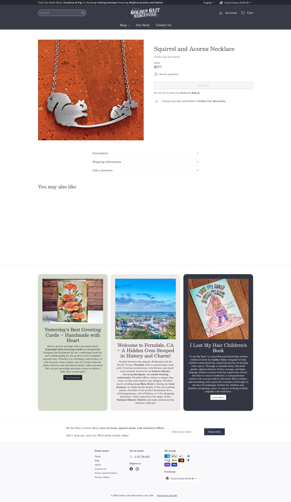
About (98, 464)
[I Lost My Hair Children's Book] (218, 309)
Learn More (218, 397)
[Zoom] (91, 90)
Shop (124, 25)
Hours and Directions (106, 473)
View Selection (72, 377)
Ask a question (102, 170)
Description (100, 153)
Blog (97, 460)
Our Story (143, 25)
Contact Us (163, 25)
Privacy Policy (102, 477)
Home (98, 456)
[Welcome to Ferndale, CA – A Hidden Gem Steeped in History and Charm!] (145, 309)
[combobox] (62, 13)
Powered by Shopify (167, 495)
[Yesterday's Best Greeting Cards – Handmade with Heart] (72, 301)
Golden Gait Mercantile (167, 56)
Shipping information (106, 162)
